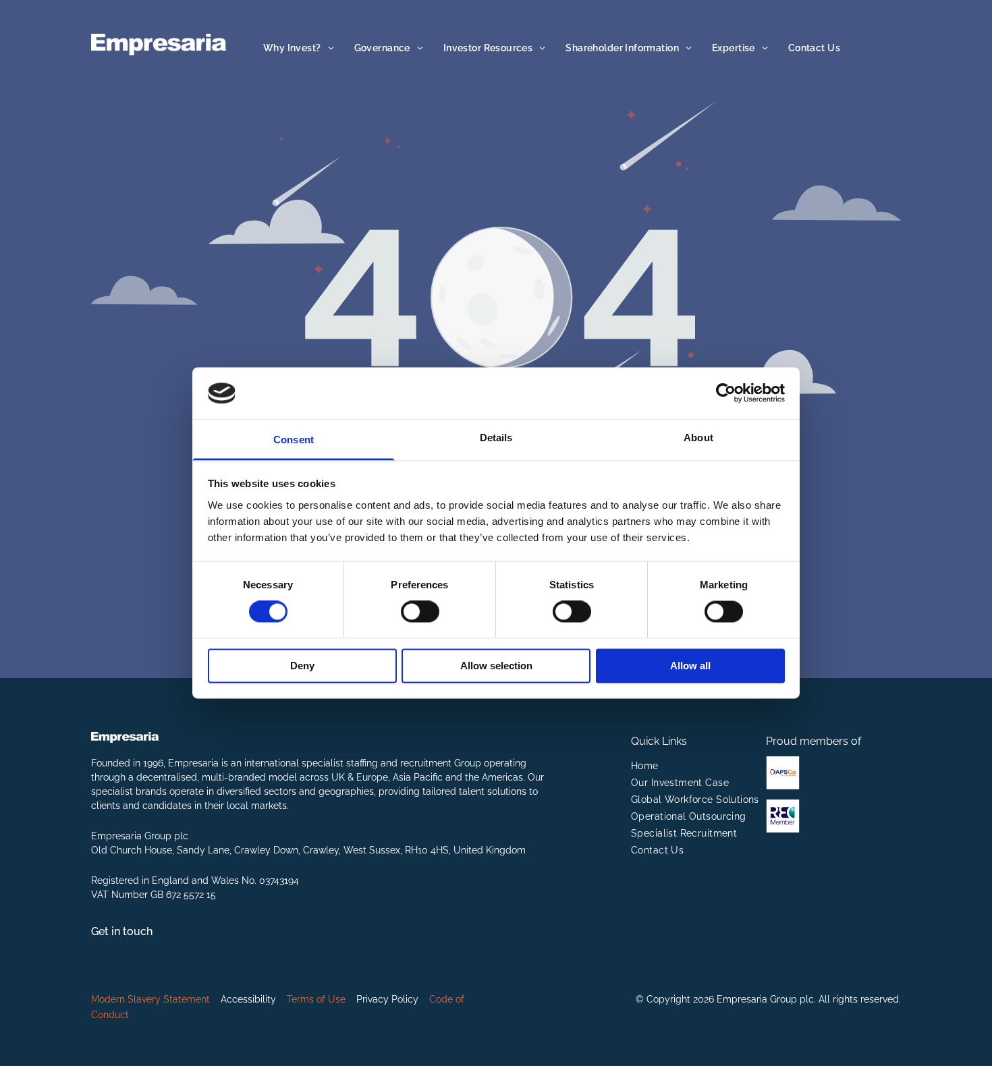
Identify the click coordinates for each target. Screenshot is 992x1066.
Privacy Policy (387, 999)
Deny (302, 665)
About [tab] (698, 437)
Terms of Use (316, 999)
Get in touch (122, 931)
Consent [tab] (293, 439)
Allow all (690, 665)
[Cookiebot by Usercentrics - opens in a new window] (726, 393)
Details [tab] (496, 437)
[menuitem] (298, 48)
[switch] (420, 612)
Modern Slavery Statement (150, 999)
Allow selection (496, 665)
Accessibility (248, 999)
